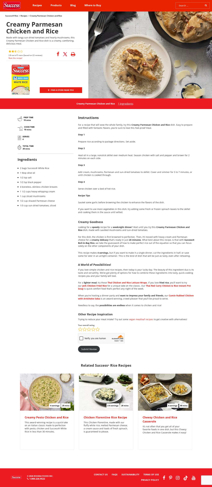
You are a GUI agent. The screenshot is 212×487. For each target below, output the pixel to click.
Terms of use (151, 474)
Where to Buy (92, 5)
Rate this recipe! (15, 58)
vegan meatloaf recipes (141, 319)
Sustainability (130, 474)
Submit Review (89, 349)
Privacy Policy (150, 479)
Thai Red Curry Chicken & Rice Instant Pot (168, 285)
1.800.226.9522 (37, 478)
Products (56, 5)
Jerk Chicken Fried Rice (94, 285)
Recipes (37, 5)
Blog (73, 5)
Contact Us (101, 474)
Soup (80, 288)
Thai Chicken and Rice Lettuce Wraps (127, 282)
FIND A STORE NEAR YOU (62, 90)
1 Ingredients (125, 103)
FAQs (114, 474)
